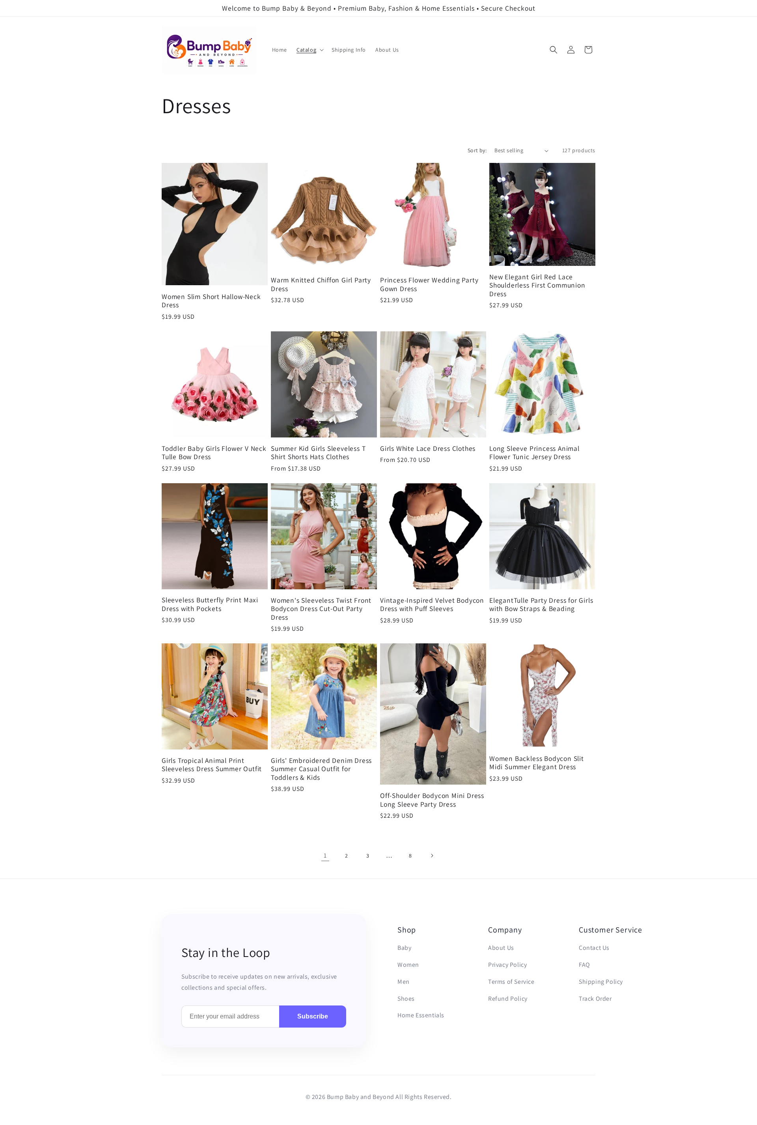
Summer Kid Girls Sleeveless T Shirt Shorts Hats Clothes (318, 452)
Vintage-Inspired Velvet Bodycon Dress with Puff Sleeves (432, 604)
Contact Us (594, 948)
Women (408, 965)
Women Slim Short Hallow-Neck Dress (211, 300)
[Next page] (431, 855)
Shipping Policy (601, 981)
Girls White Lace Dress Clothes (427, 448)
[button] (309, 49)
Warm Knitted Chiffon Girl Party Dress (321, 284)
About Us (501, 948)
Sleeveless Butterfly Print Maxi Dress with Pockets (210, 604)
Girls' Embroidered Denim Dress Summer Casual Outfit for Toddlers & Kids (321, 768)
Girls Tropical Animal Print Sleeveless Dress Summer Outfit (212, 764)
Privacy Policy (507, 965)
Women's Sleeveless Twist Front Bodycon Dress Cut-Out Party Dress (321, 608)
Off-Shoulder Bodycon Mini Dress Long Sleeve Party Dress (432, 799)
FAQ (584, 965)
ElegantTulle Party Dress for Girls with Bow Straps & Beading (541, 604)
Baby (404, 948)
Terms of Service (511, 981)
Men (403, 981)
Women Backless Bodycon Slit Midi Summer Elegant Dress (536, 762)
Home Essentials (420, 1015)
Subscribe (312, 1016)
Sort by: (477, 150)
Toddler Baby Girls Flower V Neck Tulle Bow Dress (214, 452)
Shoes (406, 998)
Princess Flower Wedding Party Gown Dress (429, 284)
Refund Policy (508, 998)
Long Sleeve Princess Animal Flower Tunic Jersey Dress (534, 452)
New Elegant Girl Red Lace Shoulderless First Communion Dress (537, 285)
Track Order (595, 998)
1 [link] (325, 855)
